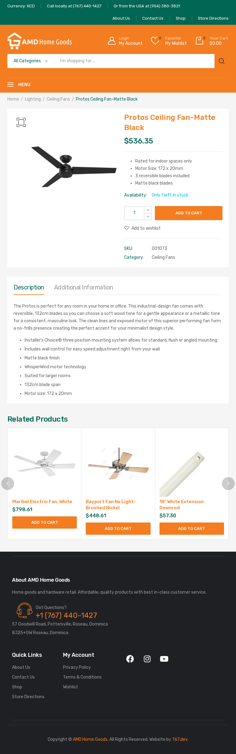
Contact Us (23, 677)
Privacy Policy (77, 667)
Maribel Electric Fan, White (42, 501)
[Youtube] (164, 659)
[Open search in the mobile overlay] (118, 61)
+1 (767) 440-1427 (66, 615)
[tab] (29, 289)
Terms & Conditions (82, 677)
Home (13, 99)
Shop (17, 687)
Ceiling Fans (58, 99)
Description (29, 287)
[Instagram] (147, 659)
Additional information (83, 287)
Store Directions (28, 696)
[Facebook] (130, 659)
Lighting (33, 99)
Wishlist (70, 687)
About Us (21, 667)
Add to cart (188, 213)
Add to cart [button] (44, 522)
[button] (21, 122)
